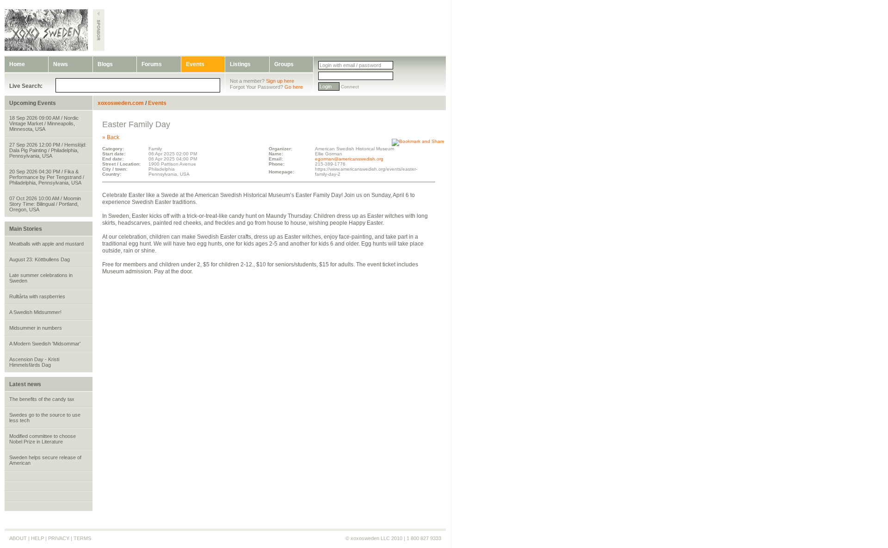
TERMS (82, 538)
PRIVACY (58, 538)
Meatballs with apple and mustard (46, 243)
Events (195, 64)
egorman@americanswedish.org (349, 158)
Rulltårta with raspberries (37, 296)
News (60, 64)
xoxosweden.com (121, 103)
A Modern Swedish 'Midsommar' (44, 343)
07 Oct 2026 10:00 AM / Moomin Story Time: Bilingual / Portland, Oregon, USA (45, 204)
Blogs (105, 64)
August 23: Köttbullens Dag (39, 259)
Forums (152, 64)
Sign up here (280, 81)
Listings (240, 64)
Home (17, 64)
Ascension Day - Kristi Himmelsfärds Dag (34, 362)
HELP (37, 538)
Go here (293, 87)
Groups (284, 64)
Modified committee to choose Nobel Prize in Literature (42, 438)
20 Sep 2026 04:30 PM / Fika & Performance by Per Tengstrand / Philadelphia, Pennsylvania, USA (46, 177)
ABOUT (18, 538)
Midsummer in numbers (35, 328)
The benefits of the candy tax (41, 399)
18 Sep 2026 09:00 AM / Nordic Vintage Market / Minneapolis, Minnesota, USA (44, 123)
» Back (110, 137)
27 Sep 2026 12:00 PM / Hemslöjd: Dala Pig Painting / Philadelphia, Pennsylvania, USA (47, 150)
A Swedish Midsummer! (35, 312)
